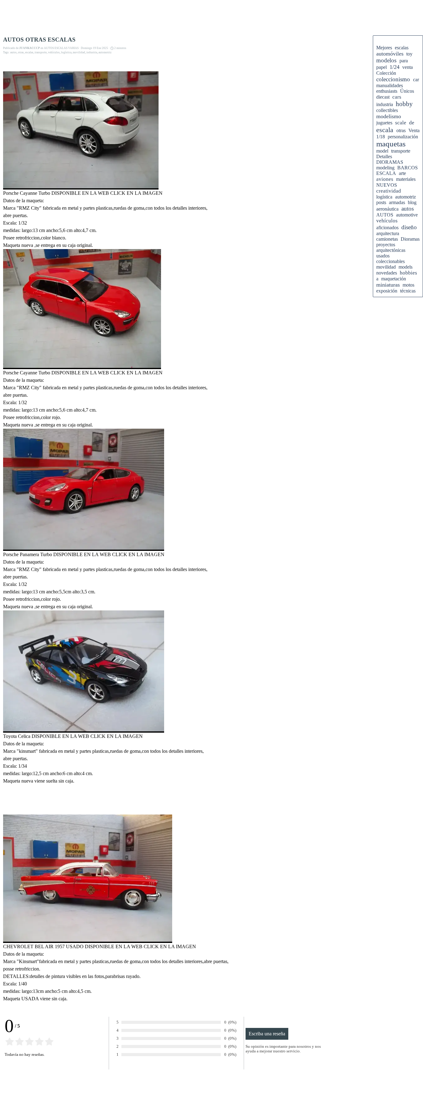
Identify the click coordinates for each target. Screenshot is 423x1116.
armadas (397, 202)
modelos (386, 60)
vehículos (54, 52)
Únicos (407, 91)
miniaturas (388, 285)
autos (13, 52)
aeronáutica (387, 209)
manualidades (389, 85)
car (416, 79)
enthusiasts (386, 91)
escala (384, 130)
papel (381, 67)
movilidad (79, 52)
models (405, 267)
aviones (384, 179)
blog (412, 202)
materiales (406, 179)
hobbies (408, 273)
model (382, 151)
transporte (41, 52)
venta (407, 67)
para (403, 60)
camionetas (387, 239)
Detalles (384, 156)
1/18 (380, 136)
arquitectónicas (390, 250)
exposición (386, 290)
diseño (409, 227)
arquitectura (387, 233)
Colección (386, 73)
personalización (403, 136)
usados (383, 255)
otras (21, 52)
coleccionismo (393, 79)
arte (402, 173)
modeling (385, 167)
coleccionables (390, 261)
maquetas (391, 144)
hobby (404, 103)
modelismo (388, 116)
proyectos (385, 244)
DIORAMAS (389, 162)
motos (408, 285)
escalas (29, 52)
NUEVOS (386, 185)
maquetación (393, 278)
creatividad (388, 191)
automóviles (389, 54)
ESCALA (386, 173)
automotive (407, 214)
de (411, 123)
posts (381, 202)
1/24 (394, 67)
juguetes (384, 122)
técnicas (408, 290)
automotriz (104, 52)
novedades (386, 272)
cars (396, 97)
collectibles (387, 110)
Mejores (384, 47)
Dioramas (410, 239)
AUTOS (384, 214)
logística (66, 52)
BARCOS (407, 167)
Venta (414, 130)
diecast (383, 97)
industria (91, 52)
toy (409, 53)
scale (400, 123)
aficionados (387, 227)
